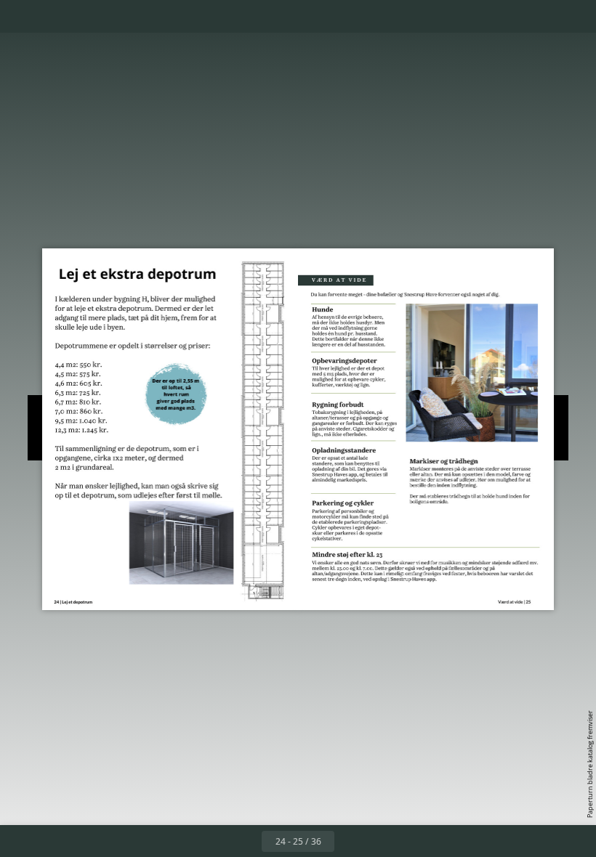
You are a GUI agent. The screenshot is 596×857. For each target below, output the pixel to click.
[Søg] (20, 16)
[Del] (542, 16)
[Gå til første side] (214, 841)
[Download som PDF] (86, 16)
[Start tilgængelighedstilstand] (151, 16)
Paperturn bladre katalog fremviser (590, 764)
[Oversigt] (53, 16)
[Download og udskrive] (118, 16)
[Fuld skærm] (575, 16)
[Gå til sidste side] (382, 841)
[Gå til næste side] (350, 841)
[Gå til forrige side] (246, 841)
